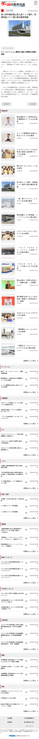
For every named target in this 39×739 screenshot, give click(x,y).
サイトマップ (29, 726)
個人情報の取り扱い (29, 722)
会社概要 (9, 718)
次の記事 (32, 104)
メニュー (35, 5)
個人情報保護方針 (29, 718)
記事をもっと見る (30, 361)
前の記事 (6, 104)
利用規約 (9, 722)
